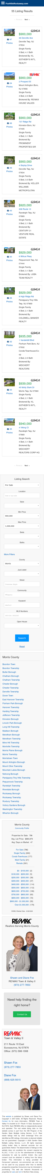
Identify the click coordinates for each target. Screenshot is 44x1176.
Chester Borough (10, 683)
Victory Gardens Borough (13, 805)
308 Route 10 (25, 209)
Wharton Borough (10, 813)
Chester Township (10, 687)
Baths (22, 542)
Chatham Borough (10, 675)
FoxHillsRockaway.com (17, 3)
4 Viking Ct (24, 427)
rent (20, 1172)
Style (22, 501)
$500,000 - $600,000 (20, 887)
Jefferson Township (11, 715)
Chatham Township (11, 679)
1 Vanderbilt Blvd (26, 340)
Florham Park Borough (12, 703)
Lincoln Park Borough (12, 722)
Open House (22, 621)
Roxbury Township (10, 801)
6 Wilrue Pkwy (25, 256)
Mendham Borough (11, 734)
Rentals (19, 863)
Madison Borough (10, 730)
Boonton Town (8, 664)
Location (22, 491)
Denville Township (10, 691)
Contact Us (22, 1014)
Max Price (22, 522)
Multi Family (20, 859)
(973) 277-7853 (22, 984)
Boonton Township (10, 668)
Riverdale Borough (10, 789)
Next (26, 19)
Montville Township (11, 746)
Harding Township (10, 711)
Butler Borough (9, 672)
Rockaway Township (11, 797)
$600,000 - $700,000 (20, 891)
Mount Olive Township (12, 766)
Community (22, 590)
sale (13, 1172)
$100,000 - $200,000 (20, 874)
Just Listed (22, 569)
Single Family (19, 853)
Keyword (22, 600)
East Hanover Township (13, 699)
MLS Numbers (22, 611)
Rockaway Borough (11, 793)
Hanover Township (10, 707)
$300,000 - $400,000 (20, 880)
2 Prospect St (25, 81)
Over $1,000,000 (22, 904)
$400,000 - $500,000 (20, 884)
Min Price (22, 512)
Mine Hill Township (10, 742)
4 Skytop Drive (25, 165)
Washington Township (12, 809)
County (22, 559)
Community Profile (22, 828)
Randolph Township (11, 785)
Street (22, 580)
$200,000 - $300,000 (20, 877)
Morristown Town (10, 758)
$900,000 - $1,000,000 (19, 901)
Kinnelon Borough (10, 719)
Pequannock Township (12, 781)
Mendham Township (11, 738)
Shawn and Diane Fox (22, 977)
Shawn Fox (10, 1062)
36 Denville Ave (26, 37)
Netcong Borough (10, 773)
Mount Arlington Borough (13, 762)
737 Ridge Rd (25, 121)
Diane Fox (10, 1075)
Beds (22, 532)
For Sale (19, 849)
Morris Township (9, 754)
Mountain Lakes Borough (13, 769)
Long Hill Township (10, 726)
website (8, 1116)
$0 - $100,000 (23, 870)
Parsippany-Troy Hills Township (16, 777)
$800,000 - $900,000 (20, 897)
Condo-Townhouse (19, 856)
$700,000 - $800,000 (20, 894)
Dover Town (7, 695)
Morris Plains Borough (12, 750)
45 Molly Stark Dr (26, 387)
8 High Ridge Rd (26, 296)
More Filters (9, 554)
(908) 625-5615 (12, 1079)
